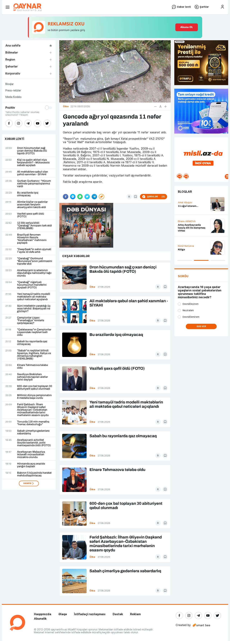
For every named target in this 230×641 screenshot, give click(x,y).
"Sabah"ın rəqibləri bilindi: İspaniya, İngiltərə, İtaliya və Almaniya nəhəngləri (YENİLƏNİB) (34, 354)
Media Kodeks (13, 97)
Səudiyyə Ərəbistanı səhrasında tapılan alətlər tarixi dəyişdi (32, 377)
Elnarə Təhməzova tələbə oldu (32, 366)
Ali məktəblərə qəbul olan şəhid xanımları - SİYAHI (32, 173)
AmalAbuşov (185, 202)
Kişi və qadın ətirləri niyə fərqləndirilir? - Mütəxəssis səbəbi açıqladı (33, 163)
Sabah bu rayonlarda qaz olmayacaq (32, 342)
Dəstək (118, 614)
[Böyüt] (165, 106)
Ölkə (92, 286)
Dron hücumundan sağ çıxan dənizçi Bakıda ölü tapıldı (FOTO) (32, 151)
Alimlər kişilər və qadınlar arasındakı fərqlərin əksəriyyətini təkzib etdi (32, 205)
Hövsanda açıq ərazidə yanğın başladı (31, 465)
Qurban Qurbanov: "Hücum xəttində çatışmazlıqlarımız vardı (34, 184)
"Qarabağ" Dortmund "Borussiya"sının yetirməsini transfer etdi (34, 261)
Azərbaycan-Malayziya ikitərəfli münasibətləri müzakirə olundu (31, 454)
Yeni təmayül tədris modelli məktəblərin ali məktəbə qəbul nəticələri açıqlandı (33, 297)
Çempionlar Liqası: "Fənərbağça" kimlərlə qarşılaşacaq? (30, 320)
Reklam (135, 614)
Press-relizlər (13, 90)
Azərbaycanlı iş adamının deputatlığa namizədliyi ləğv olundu (34, 273)
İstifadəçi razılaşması (89, 614)
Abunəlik (40, 618)
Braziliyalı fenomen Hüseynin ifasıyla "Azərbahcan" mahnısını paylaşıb (32, 238)
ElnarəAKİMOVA (187, 221)
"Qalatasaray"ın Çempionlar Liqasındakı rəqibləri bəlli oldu (34, 332)
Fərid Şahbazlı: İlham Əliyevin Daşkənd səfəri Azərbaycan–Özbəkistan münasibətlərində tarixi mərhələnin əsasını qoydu (33, 410)
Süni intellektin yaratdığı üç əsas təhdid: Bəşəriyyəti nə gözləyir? (33, 309)
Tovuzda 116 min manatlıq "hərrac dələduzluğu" (33, 423)
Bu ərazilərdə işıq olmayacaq (27, 194)
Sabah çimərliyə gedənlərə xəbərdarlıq (33, 432)
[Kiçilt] (155, 106)
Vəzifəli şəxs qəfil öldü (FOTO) (30, 215)
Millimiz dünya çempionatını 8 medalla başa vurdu (34, 396)
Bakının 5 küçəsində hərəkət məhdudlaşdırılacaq (34, 474)
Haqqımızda (42, 614)
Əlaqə (62, 614)
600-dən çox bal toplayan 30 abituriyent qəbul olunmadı (34, 387)
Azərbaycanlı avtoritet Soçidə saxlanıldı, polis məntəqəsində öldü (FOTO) (34, 443)
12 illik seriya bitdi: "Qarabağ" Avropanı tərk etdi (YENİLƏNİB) (34, 226)
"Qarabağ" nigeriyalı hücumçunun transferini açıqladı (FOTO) (32, 285)
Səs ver (201, 326)
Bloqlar (9, 84)
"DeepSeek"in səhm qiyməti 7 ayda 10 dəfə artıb (34, 250)
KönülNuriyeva (186, 246)
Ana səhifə (12, 45)
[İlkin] (160, 106)
